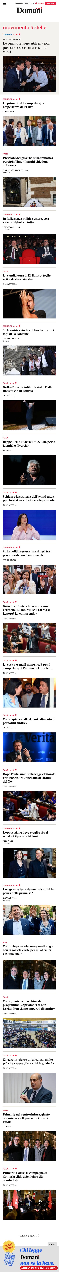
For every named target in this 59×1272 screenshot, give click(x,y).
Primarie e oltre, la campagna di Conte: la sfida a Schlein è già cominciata (25, 1176)
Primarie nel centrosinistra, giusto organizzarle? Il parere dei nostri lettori (26, 1118)
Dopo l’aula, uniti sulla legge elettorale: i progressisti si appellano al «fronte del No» (29, 777)
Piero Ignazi (8, 841)
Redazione (7, 450)
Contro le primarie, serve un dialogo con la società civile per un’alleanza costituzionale (28, 950)
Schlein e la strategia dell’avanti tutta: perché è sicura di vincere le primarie (29, 498)
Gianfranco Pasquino (12, 39)
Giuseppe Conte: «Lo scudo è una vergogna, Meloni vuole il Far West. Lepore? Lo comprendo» (27, 609)
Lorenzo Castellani (11, 227)
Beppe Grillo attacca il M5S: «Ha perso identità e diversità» (29, 443)
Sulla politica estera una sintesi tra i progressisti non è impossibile (27, 553)
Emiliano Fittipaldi (11, 339)
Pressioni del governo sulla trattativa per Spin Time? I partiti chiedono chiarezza (28, 161)
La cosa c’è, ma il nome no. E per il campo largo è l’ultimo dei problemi (27, 666)
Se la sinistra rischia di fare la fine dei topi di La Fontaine (28, 332)
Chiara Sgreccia (10, 284)
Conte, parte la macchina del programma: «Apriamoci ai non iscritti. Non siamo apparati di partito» (29, 1004)
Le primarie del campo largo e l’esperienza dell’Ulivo (24, 105)
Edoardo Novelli (10, 898)
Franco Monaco (9, 112)
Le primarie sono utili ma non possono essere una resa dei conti (26, 47)
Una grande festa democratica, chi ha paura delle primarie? (28, 891)
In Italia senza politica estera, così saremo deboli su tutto (26, 220)
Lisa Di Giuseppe (9, 396)
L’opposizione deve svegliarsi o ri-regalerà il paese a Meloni (26, 834)
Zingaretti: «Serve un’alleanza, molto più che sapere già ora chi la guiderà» (28, 1061)
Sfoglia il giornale (23, 3)
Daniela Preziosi (10, 505)
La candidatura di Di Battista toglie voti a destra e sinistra (27, 277)
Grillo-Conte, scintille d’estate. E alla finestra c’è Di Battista (27, 389)
